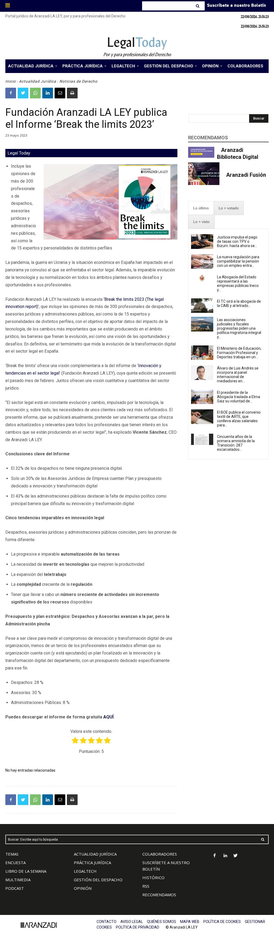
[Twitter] (23, 93)
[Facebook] (10, 93)
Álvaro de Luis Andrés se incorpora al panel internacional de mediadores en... (237, 374)
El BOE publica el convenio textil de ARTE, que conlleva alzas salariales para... (239, 418)
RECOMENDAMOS (159, 894)
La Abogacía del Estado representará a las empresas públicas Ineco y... (238, 283)
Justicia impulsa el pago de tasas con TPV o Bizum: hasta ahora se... (237, 241)
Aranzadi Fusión (246, 175)
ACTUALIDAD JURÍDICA (95, 854)
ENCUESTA (15, 862)
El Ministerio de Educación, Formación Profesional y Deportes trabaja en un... (239, 352)
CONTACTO (106, 921)
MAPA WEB (189, 921)
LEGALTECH (85, 871)
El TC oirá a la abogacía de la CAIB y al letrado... (239, 303)
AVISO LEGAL (131, 921)
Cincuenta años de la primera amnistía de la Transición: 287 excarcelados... (236, 443)
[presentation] (201, 208)
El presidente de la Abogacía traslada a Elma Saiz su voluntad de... (238, 396)
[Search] (198, 6)
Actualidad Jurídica (37, 81)
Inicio (10, 81)
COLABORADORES (159, 854)
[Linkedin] (47, 93)
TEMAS (11, 854)
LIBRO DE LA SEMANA (25, 871)
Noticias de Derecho (78, 81)
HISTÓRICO (153, 877)
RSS (145, 886)
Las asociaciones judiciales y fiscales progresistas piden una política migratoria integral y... (239, 328)
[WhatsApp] (35, 93)
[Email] (60, 93)
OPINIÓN (83, 888)
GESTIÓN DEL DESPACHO (98, 879)
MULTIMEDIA (18, 879)
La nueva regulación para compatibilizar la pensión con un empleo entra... (238, 261)
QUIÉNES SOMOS (161, 921)
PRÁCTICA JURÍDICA (92, 862)
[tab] (201, 208)
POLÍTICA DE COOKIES (222, 921)
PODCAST (14, 888)
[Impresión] (72, 93)
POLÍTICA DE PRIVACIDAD (137, 927)
